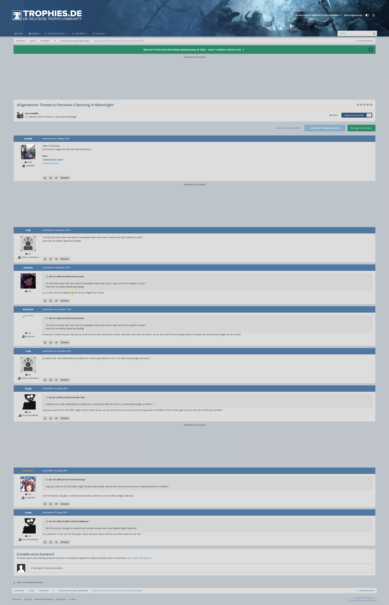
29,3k (29, 162)
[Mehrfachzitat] (56, 178)
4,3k (29, 412)
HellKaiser (84, 521)
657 (29, 253)
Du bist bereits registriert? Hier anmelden (318, 15)
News (20, 33)
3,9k (29, 291)
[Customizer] (367, 15)
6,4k (29, 494)
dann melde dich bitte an (139, 558)
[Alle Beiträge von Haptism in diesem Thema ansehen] (45, 301)
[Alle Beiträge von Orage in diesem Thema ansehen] (45, 418)
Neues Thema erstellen (287, 128)
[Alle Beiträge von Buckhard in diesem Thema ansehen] (45, 342)
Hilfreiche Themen (56, 33)
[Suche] (374, 33)
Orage (82, 479)
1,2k (29, 333)
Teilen (334, 115)
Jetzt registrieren (353, 15)
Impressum (61, 599)
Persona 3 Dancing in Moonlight (61, 116)
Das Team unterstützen (51, 163)
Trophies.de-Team (53, 159)
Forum (34, 33)
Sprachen (16, 599)
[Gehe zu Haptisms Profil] (28, 281)
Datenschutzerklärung (43, 599)
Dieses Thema (361, 33)
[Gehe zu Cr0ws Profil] (28, 243)
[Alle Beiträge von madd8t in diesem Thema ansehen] (45, 178)
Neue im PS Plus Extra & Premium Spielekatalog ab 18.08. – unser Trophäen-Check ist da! (192, 49)
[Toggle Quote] (47, 276)
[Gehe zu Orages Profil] (28, 402)
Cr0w (81, 276)
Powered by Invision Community (363, 600)
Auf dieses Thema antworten (325, 128)
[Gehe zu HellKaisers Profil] (28, 484)
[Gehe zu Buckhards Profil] (28, 322)
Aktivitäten (80, 33)
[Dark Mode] (374, 15)
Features (99, 33)
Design (27, 599)
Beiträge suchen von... (361, 128)
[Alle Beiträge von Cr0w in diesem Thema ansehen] (45, 259)
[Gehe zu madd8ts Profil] (20, 115)
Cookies (72, 599)
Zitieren (65, 178)
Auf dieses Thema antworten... (48, 568)
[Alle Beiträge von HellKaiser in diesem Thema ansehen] (45, 504)
